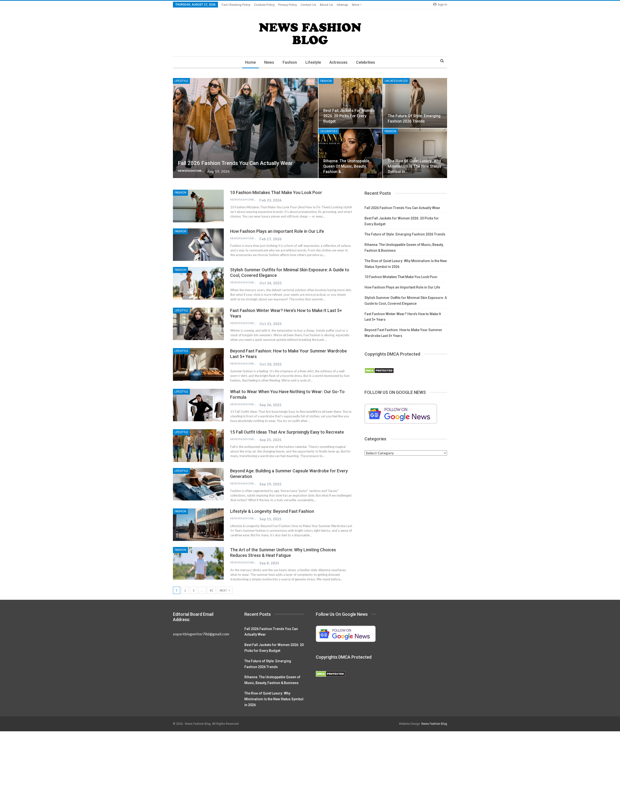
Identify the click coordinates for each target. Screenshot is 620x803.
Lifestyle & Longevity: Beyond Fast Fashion (272, 511)
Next (224, 590)
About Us (326, 5)
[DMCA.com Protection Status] (379, 371)
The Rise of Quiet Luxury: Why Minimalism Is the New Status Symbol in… (414, 166)
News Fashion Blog (434, 723)
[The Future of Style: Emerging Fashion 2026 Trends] (415, 103)
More (356, 5)
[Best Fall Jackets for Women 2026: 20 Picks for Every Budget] (350, 103)
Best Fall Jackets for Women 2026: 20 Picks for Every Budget (349, 116)
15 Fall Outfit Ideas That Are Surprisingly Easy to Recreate (287, 432)
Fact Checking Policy (236, 5)
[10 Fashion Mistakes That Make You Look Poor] (198, 206)
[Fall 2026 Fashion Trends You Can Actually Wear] (245, 128)
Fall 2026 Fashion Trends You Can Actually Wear (235, 163)
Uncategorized (396, 81)
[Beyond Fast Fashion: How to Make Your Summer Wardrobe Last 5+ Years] (198, 364)
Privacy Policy (287, 5)
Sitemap (342, 5)
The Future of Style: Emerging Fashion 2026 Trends (404, 234)
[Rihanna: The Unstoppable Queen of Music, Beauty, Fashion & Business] (350, 153)
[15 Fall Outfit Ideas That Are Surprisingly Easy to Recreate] (198, 445)
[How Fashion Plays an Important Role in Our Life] (198, 244)
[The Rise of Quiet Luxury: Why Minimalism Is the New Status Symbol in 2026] (415, 153)
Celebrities (365, 62)
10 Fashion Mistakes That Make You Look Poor (276, 192)
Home (250, 62)
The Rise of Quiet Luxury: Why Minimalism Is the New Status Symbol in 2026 (273, 699)
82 (211, 590)
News (269, 62)
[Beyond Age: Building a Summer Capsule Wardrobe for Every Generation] (198, 484)
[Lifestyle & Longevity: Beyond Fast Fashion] (198, 524)
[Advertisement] (145, 767)
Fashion (290, 62)
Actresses (338, 62)
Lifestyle (313, 62)
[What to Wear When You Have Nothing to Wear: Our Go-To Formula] (198, 405)
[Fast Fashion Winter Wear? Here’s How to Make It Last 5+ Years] (198, 324)
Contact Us (308, 5)
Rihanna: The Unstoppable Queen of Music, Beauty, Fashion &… (346, 166)
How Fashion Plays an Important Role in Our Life (277, 231)
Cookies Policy (264, 5)
